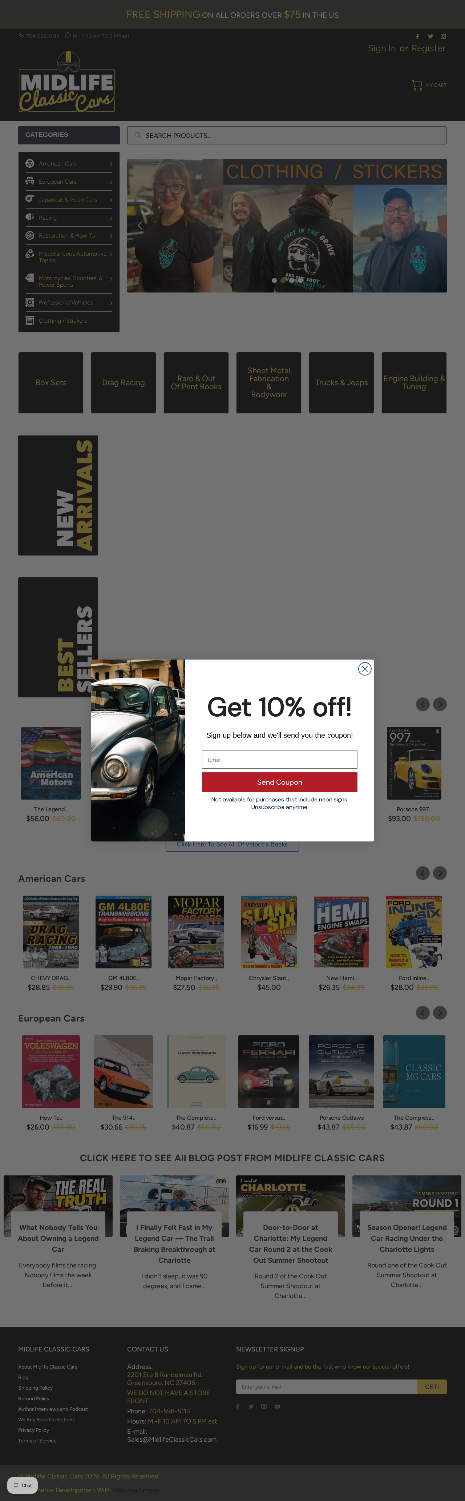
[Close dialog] (365, 668)
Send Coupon (279, 782)
